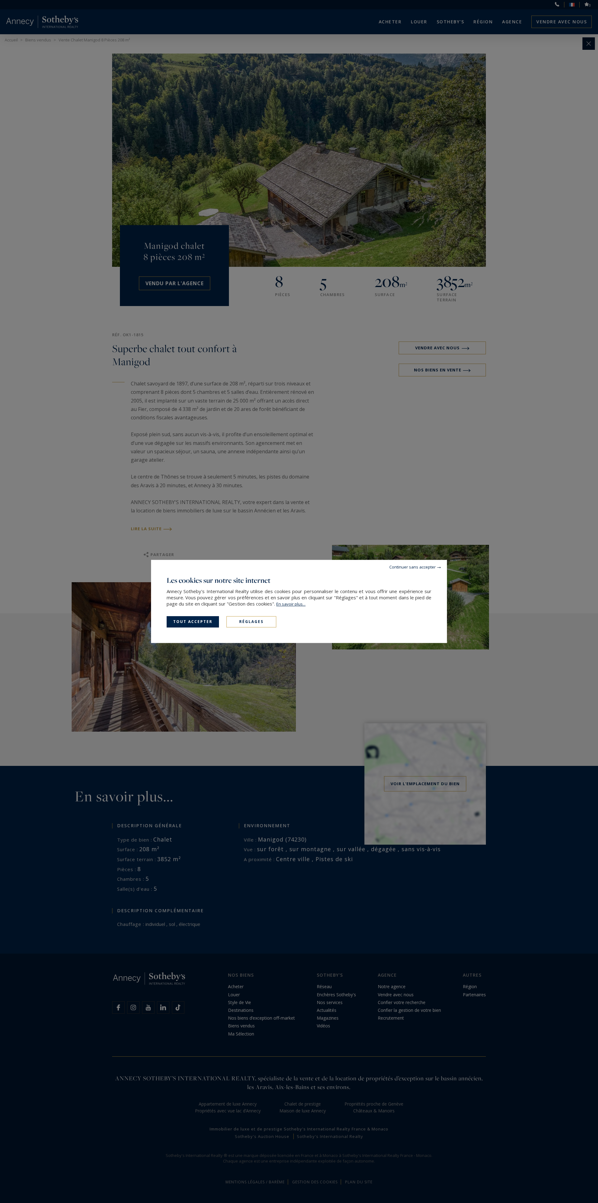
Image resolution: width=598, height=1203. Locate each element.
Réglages (251, 621)
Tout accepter (192, 621)
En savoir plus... (291, 604)
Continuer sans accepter (412, 567)
